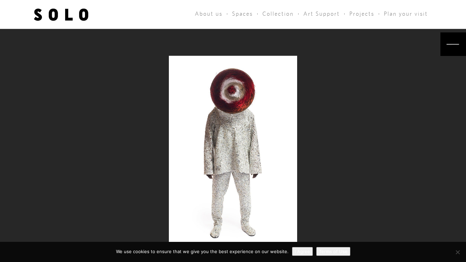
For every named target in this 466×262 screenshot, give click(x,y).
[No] (457, 252)
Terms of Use (333, 251)
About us (208, 14)
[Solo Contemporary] (61, 14)
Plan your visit (406, 14)
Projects (361, 14)
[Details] (453, 44)
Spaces (242, 14)
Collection (278, 14)
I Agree (302, 251)
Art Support (321, 14)
